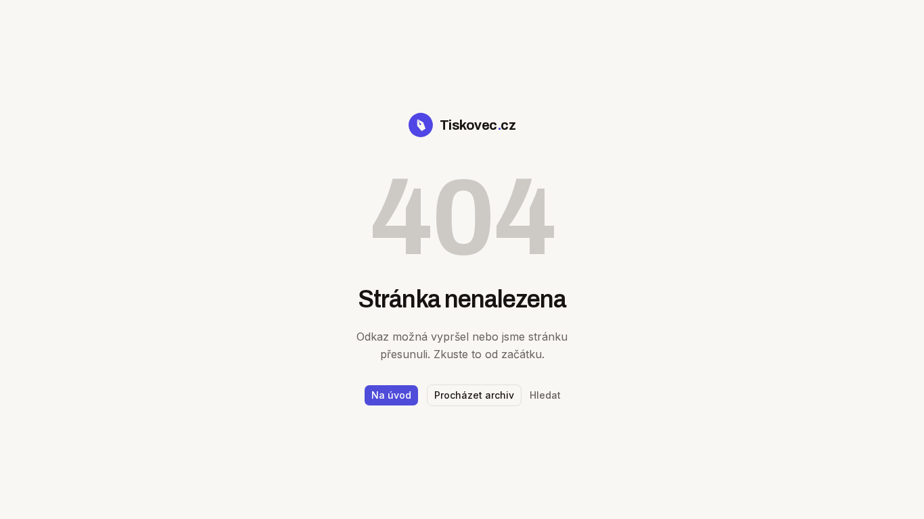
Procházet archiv (474, 395)
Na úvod (391, 395)
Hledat (545, 395)
